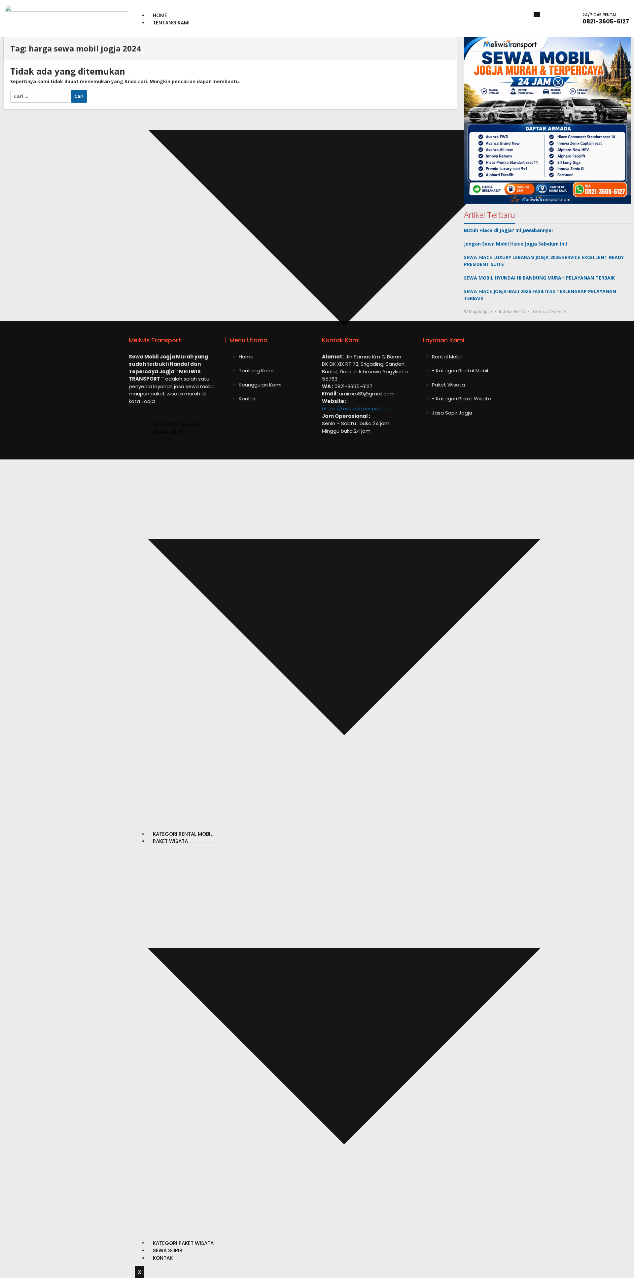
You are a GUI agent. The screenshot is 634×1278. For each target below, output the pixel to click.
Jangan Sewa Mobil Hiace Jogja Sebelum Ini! (515, 244)
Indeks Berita (512, 311)
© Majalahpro (478, 311)
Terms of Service (549, 311)
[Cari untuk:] (40, 95)
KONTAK (163, 1258)
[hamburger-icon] (537, 14)
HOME (160, 15)
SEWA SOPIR (167, 1250)
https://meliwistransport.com (358, 408)
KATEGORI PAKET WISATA (183, 1243)
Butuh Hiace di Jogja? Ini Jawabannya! (508, 230)
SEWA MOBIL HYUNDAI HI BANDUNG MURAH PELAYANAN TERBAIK (539, 278)
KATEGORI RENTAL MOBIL (183, 833)
